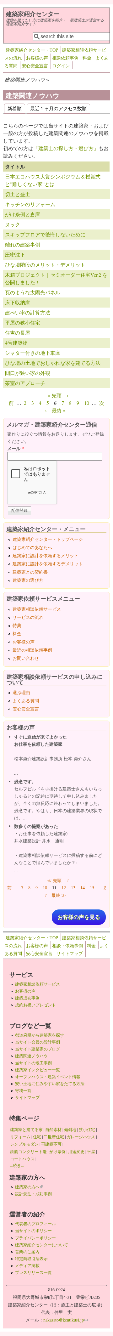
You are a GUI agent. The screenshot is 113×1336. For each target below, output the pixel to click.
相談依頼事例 (65, 58)
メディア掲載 (27, 1265)
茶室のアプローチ (25, 383)
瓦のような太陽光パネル (32, 292)
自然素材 (53, 1129)
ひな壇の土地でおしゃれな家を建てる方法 (52, 362)
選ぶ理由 (21, 692)
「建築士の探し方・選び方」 (66, 148)
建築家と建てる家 (26, 1129)
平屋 (91, 1151)
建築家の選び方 (28, 580)
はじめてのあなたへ (32, 547)
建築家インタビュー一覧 (37, 1070)
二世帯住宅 (54, 1137)
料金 (87, 58)
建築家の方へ (29, 1187)
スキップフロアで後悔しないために (45, 234)
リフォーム (20, 1137)
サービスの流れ (28, 617)
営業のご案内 (27, 1251)
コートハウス (22, 1159)
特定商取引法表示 (31, 1258)
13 (73, 888)
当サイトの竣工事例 (33, 1063)
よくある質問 (26, 701)
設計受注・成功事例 (33, 1194)
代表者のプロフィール (35, 1223)
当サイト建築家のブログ (37, 1049)
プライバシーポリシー (35, 1238)
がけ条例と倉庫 (22, 214)
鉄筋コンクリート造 (28, 1151)
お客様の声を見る (78, 917)
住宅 (37, 1137)
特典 (17, 625)
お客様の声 (37, 58)
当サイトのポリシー (33, 1230)
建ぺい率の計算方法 (27, 312)
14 (82, 888)
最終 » (59, 410)
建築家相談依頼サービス (37, 609)
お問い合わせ (26, 658)
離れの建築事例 (22, 244)
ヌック (12, 224)
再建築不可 (51, 1144)
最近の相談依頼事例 (32, 650)
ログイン (61, 66)
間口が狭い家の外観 (27, 373)
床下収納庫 (17, 302)
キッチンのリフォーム (30, 204)
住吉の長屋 (17, 332)
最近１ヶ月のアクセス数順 (58, 108)
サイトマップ (69, 953)
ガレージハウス (81, 1137)
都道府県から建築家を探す (39, 1035)
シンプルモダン (24, 1144)
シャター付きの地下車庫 (32, 352)
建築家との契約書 (30, 572)
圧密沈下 (15, 254)
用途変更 (76, 1151)
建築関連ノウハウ (31, 1056)
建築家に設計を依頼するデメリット (48, 564)
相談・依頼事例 (67, 945)
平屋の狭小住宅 (22, 322)
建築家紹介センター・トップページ (48, 539)
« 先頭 (55, 395)
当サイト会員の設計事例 (37, 1042)
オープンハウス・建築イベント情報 (47, 1076)
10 (86, 402)
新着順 (15, 108)
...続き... (17, 1165)
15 (92, 888)
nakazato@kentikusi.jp (65, 1320)
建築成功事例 (27, 998)
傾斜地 (70, 1129)
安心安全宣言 (35, 66)
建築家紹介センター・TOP (32, 50)
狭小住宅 (87, 1129)
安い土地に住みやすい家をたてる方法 (49, 1083)
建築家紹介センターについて (41, 1245)
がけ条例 (57, 1151)
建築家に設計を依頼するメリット (45, 555)
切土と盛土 (17, 194)
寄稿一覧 (23, 1090)
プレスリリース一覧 (33, 1272)
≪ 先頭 (54, 880)
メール (15, 448)
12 (64, 888)
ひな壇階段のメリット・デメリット (45, 264)
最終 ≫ (58, 895)
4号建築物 (16, 342)
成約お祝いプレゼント (35, 1005)
